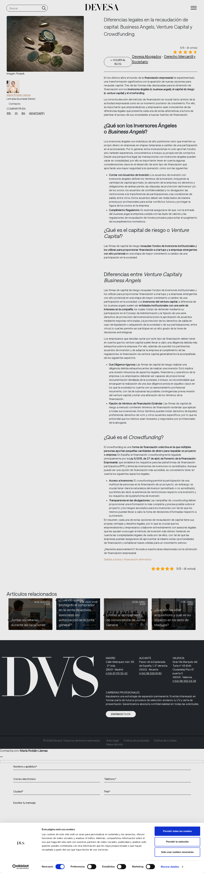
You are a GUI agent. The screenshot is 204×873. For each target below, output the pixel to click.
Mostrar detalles (170, 866)
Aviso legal (112, 740)
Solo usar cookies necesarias (177, 852)
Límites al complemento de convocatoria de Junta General (125, 620)
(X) (16, 113)
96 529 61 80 (150, 673)
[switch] (91, 866)
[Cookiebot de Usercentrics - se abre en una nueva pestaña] (21, 866)
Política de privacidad (136, 740)
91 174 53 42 (116, 673)
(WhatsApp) (36, 113)
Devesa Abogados (146, 56)
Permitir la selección (177, 841)
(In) (23, 113)
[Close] (1, 756)
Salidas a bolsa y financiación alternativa (127, 559)
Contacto (14, 103)
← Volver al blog (118, 61)
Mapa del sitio (114, 744)
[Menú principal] (194, 8)
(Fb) (9, 113)
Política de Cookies (165, 740)
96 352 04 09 (184, 680)
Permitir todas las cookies (177, 831)
